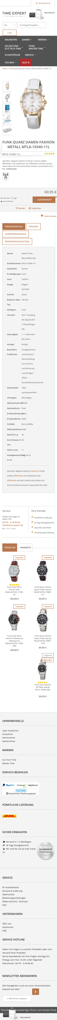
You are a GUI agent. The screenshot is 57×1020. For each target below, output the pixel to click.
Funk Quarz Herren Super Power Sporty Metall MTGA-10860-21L (42, 591)
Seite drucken (50, 216)
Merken (21, 208)
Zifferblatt (18, 475)
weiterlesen (11, 168)
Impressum (7, 927)
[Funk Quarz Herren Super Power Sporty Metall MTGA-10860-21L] (42, 571)
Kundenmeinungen (15, 234)
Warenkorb (49, 12)
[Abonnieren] (35, 991)
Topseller (9, 547)
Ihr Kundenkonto (10, 887)
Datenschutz (8, 894)
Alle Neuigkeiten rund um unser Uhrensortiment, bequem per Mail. (26, 987)
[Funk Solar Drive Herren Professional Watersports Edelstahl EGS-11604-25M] (14, 620)
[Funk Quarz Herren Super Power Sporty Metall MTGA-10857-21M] (42, 620)
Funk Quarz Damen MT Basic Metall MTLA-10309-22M (42, 687)
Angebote (25, 547)
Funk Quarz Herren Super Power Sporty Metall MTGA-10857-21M (42, 640)
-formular (23, 901)
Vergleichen (36, 208)
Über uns (6, 923)
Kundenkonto (44, 3)
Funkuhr (34, 471)
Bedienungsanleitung (17, 241)
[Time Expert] (14, 14)
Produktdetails (14, 226)
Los (10, 32)
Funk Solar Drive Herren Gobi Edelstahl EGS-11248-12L (14, 591)
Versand (33, 226)
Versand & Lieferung (12, 890)
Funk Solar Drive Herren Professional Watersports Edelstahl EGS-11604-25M (14, 641)
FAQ (4, 905)
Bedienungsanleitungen (14, 898)
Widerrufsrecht (9, 901)
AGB (4, 930)
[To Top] (49, 1009)
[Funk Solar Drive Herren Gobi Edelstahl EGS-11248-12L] (14, 571)
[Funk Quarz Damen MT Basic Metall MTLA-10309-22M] (42, 669)
